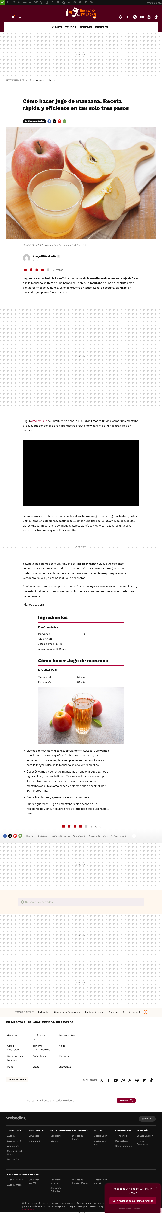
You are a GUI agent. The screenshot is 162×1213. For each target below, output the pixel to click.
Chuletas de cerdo (94, 1012)
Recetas (85, 27)
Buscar (20, 17)
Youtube (141, 17)
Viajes (57, 27)
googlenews (149, 17)
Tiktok (156, 17)
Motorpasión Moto (100, 1142)
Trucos (70, 27)
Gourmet (12, 1035)
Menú (5, 17)
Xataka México (15, 1179)
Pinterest (120, 17)
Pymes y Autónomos (143, 1142)
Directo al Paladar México (80, 1181)
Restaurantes (66, 1035)
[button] (46, 256)
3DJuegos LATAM (34, 1181)
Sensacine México (56, 1181)
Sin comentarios (36, 121)
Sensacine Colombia (56, 1189)
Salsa (36, 1066)
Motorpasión (100, 1135)
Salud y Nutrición (13, 1047)
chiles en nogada (36, 80)
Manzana (80, 836)
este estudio (39, 421)
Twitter (54, 121)
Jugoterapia (119, 836)
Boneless (113, 1012)
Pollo (10, 1066)
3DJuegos (34, 1135)
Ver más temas (17, 1079)
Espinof (54, 1141)
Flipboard (59, 121)
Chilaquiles (44, 1012)
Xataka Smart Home (14, 1152)
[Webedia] (16, 1118)
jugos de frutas (99, 836)
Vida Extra (34, 1141)
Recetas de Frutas (60, 836)
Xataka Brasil (14, 1184)
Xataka (11, 1135)
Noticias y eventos (39, 1037)
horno (52, 80)
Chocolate (64, 1066)
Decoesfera (121, 1141)
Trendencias (121, 1135)
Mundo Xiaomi (15, 1159)
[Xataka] (2, 2)
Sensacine (56, 1135)
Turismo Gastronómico (41, 1047)
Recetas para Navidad (15, 1058)
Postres (101, 27)
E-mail (64, 121)
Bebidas (42, 836)
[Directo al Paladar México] (81, 13)
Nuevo (13, 17)
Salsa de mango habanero (67, 1012)
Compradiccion (123, 1146)
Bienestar (64, 1056)
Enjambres (39, 1056)
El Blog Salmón (145, 1135)
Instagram (134, 17)
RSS (129, 1079)
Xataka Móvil (14, 1141)
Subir (145, 1119)
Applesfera (13, 1146)
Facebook (127, 17)
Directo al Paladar (77, 1137)
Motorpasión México (100, 1181)
